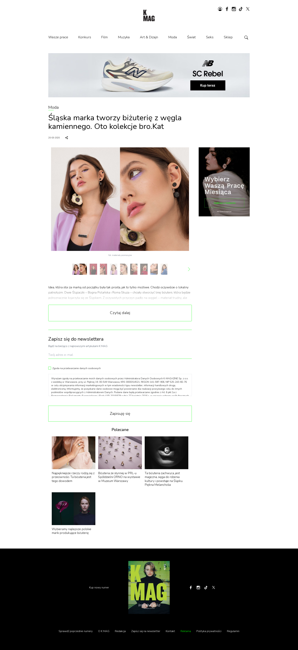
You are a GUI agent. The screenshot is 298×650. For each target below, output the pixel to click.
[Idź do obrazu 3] (104, 269)
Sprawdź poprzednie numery (76, 631)
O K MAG (103, 631)
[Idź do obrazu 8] (154, 269)
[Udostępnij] (66, 138)
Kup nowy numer (99, 587)
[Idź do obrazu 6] (134, 269)
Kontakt (170, 631)
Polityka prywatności (208, 631)
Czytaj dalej (120, 312)
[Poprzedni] (51, 269)
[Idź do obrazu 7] (144, 269)
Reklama (186, 631)
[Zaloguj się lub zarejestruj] (220, 9)
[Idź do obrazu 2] (93, 269)
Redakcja (120, 631)
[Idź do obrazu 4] (114, 269)
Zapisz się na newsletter (145, 631)
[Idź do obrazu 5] (124, 269)
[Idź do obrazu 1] (79, 269)
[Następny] (189, 269)
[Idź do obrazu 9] (164, 269)
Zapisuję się (120, 413)
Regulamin (233, 631)
